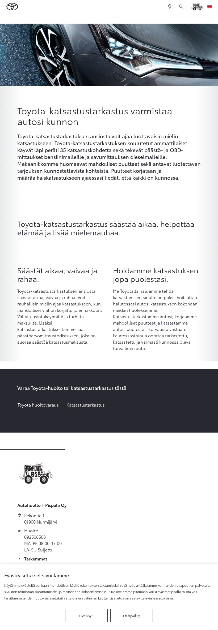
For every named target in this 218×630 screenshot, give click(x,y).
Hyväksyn (86, 615)
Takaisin (25, 18)
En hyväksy (131, 615)
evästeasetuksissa (159, 598)
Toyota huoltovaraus (38, 405)
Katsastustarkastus (85, 405)
